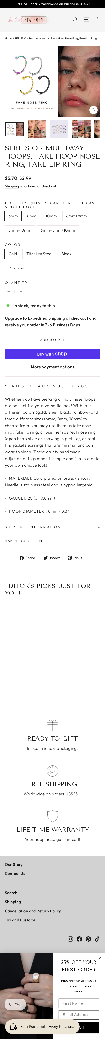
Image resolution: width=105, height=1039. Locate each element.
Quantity (16, 283)
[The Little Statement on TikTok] (97, 938)
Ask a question (24, 541)
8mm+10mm (20, 230)
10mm (51, 215)
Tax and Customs (20, 919)
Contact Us (15, 873)
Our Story (14, 864)
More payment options (52, 366)
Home (8, 38)
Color (13, 245)
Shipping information (33, 527)
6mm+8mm (76, 215)
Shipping (12, 186)
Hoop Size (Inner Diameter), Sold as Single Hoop (49, 205)
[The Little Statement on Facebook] (79, 938)
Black (66, 253)
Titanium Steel (39, 253)
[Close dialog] (100, 958)
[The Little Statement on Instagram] (70, 938)
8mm (31, 215)
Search (11, 892)
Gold (13, 253)
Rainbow (16, 268)
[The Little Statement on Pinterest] (88, 938)
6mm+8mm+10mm (58, 230)
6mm (13, 215)
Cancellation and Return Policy (33, 910)
